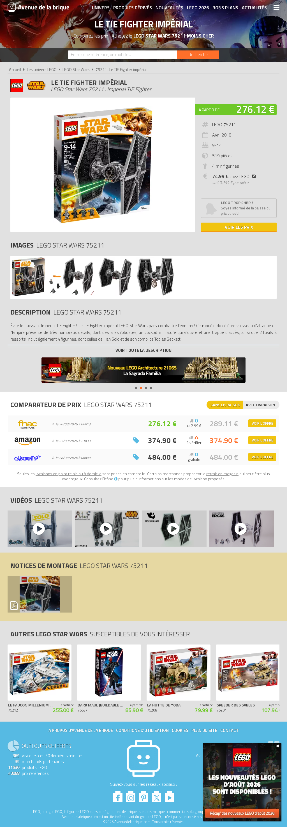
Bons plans (225, 7)
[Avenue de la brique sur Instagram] (131, 795)
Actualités (254, 7)
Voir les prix (239, 227)
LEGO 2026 (198, 7)
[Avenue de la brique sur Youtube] (169, 795)
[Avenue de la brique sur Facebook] (118, 795)
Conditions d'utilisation (142, 730)
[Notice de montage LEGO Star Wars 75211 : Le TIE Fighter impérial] (39, 594)
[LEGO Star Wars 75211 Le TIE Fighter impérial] (28, 295)
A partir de (209, 110)
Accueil (15, 69)
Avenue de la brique (38, 7)
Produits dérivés (132, 7)
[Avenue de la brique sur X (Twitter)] (157, 795)
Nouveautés (169, 7)
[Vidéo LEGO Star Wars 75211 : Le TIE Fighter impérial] (39, 528)
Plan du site (204, 730)
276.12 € (255, 109)
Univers (101, 7)
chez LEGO (230, 176)
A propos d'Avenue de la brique (80, 730)
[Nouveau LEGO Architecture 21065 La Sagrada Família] (143, 370)
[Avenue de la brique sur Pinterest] (144, 795)
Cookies (180, 730)
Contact (229, 730)
